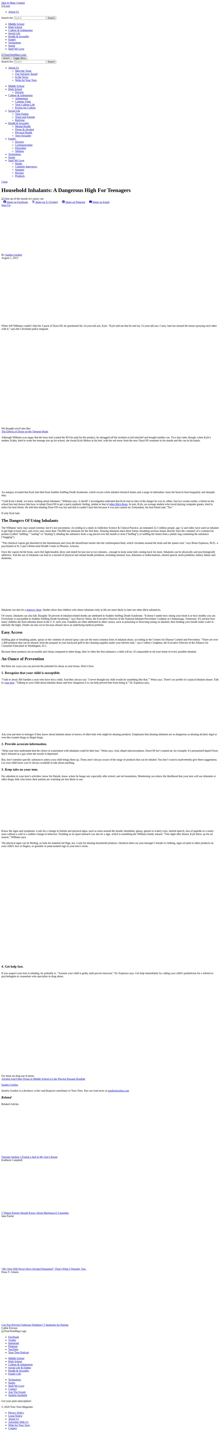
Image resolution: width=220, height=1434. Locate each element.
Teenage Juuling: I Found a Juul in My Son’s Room (29, 1157)
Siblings (19, 151)
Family (12, 39)
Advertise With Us (18, 1422)
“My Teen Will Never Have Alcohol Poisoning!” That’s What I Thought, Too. (43, 1268)
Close (4, 181)
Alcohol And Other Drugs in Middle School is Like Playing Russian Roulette (43, 1078)
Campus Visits (23, 101)
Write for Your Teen (26, 80)
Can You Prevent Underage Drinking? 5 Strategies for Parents (34, 1324)
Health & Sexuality (18, 36)
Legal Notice (15, 1415)
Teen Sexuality (23, 135)
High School (15, 27)
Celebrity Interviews (26, 166)
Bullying (20, 120)
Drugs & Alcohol (24, 129)
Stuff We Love (16, 48)
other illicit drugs (118, 504)
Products (20, 175)
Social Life (14, 33)
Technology (14, 42)
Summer (19, 169)
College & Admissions (20, 30)
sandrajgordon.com (118, 1090)
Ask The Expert (17, 1392)
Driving (19, 92)
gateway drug (33, 609)
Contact (12, 1388)
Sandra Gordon (13, 254)
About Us (13, 11)
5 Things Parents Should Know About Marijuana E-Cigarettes (35, 1212)
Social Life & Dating (19, 1367)
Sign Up (5, 205)
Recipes (19, 172)
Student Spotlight (17, 1395)
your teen (9, 682)
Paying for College (25, 107)
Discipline (20, 148)
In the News (21, 77)
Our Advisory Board (26, 74)
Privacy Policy (16, 1412)
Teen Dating (22, 113)
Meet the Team (23, 70)
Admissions (21, 98)
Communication (23, 144)
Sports (11, 45)
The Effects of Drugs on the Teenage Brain (24, 431)
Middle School (16, 24)
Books (18, 163)
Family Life (14, 1373)
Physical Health (23, 132)
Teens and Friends (25, 117)
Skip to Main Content (13, 2)
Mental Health (23, 126)
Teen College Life (25, 104)
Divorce (19, 141)
